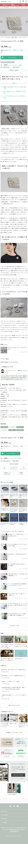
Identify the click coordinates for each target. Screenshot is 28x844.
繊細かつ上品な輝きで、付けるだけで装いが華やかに (14, 87)
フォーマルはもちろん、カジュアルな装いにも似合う (14, 96)
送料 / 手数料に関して (5, 67)
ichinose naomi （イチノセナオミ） (10, 362)
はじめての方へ (4, 811)
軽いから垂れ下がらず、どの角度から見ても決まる (14, 92)
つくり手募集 (4, 822)
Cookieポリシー (6, 829)
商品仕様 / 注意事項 (14, 70)
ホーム (2, 7)
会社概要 (22, 829)
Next (27, 22)
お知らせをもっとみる (14, 705)
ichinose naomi (6, 7)
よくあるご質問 (4, 815)
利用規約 (3, 827)
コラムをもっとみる (14, 625)
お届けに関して (16, 67)
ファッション (12, 7)
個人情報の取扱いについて (21, 827)
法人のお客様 (4, 818)
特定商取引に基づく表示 (14, 829)
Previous (1, 22)
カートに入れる (12, 57)
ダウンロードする (18, 775)
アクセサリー (17, 7)
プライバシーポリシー (10, 827)
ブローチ (21, 7)
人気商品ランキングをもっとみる (14, 732)
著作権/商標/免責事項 (14, 831)
